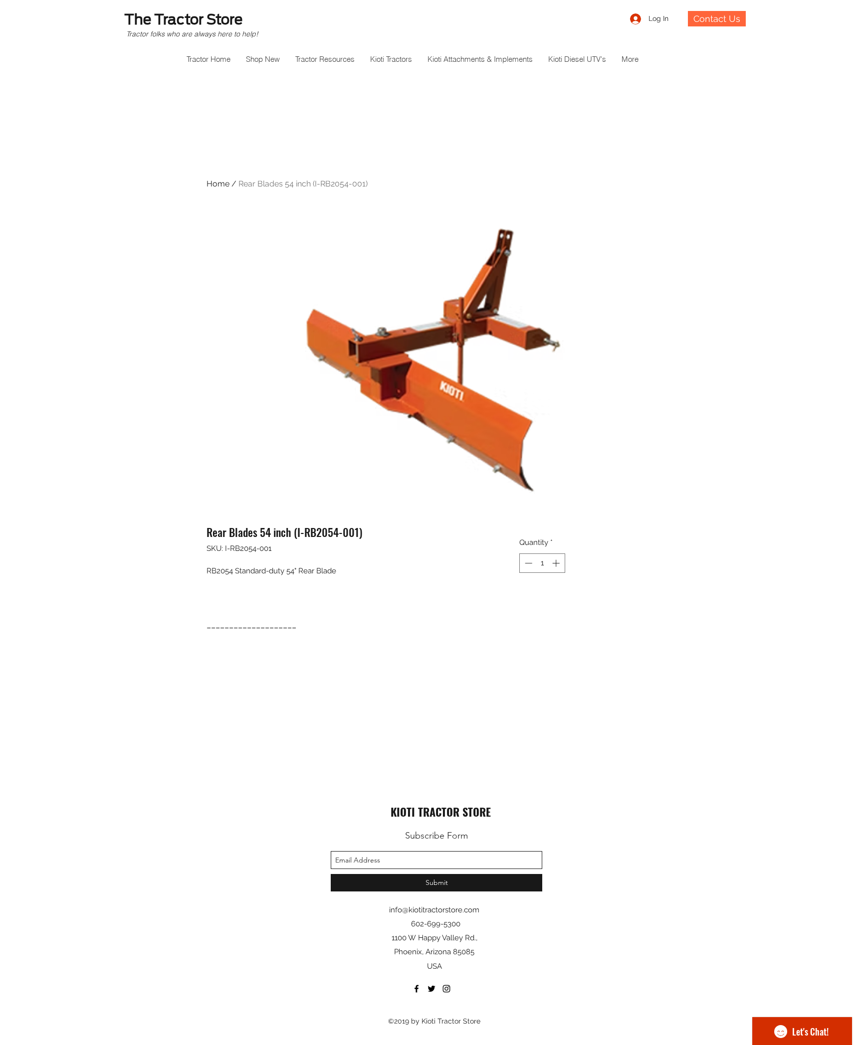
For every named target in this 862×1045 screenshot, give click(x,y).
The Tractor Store (183, 19)
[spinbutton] (542, 563)
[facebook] (417, 989)
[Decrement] (527, 563)
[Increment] (557, 563)
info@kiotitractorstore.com (434, 909)
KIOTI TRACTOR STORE (441, 812)
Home (218, 183)
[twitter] (431, 989)
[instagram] (446, 989)
